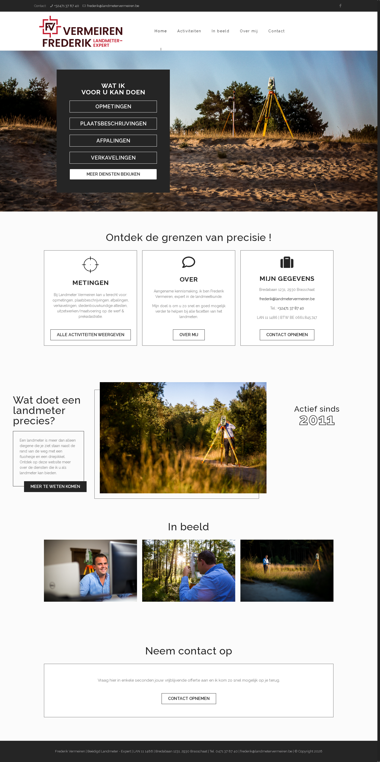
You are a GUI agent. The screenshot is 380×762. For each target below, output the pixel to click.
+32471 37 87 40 (66, 6)
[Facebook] (340, 5)
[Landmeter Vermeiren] (80, 31)
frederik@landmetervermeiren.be (113, 6)
